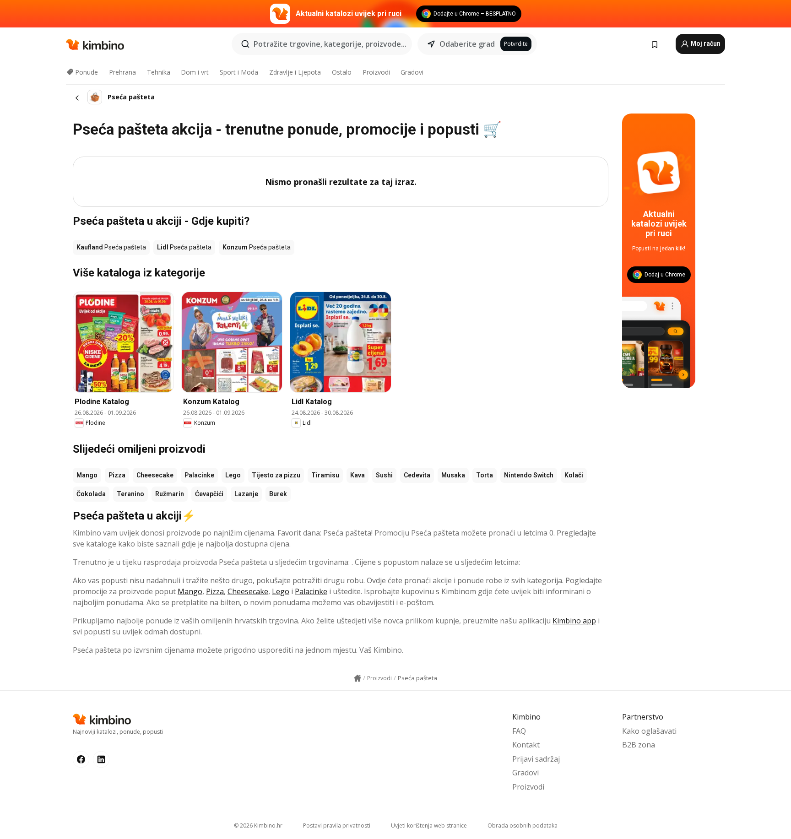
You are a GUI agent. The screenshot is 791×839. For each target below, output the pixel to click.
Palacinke (199, 475)
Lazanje (246, 494)
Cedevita (417, 475)
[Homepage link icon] (357, 678)
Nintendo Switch (528, 475)
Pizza (116, 475)
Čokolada (91, 494)
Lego (233, 475)
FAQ (519, 731)
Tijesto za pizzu (276, 475)
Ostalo (342, 72)
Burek (278, 494)
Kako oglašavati (649, 731)
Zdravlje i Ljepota (295, 72)
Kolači (573, 475)
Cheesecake (154, 475)
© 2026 (258, 825)
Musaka (453, 475)
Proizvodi (376, 72)
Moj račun (705, 43)
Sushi (384, 475)
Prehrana (122, 72)
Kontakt (526, 745)
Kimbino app (574, 621)
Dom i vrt (195, 72)
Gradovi (412, 72)
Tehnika (158, 72)
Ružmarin (169, 494)
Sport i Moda (239, 72)
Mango (87, 475)
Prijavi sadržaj (536, 759)
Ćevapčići (209, 494)
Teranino (130, 494)
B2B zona (638, 745)
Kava (357, 475)
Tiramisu (325, 475)
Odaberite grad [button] (467, 44)
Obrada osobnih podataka (523, 825)
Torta (484, 475)
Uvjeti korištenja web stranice (429, 825)
